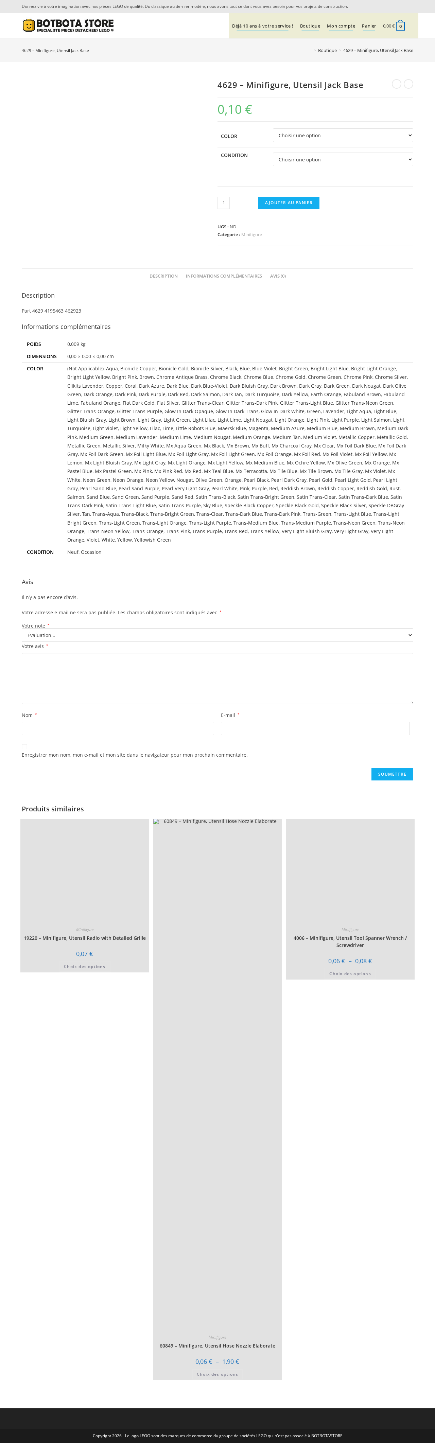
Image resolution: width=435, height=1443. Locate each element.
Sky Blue (212, 505)
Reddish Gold (371, 488)
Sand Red (182, 497)
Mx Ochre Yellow (306, 462)
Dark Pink (125, 394)
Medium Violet (319, 437)
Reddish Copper (335, 488)
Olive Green (208, 480)
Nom (29, 715)
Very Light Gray (351, 531)
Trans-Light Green (119, 523)
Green (314, 411)
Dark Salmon (205, 394)
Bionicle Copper (138, 368)
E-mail (230, 715)
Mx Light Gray (150, 462)
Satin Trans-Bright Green (266, 497)
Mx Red (193, 471)
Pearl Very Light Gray (185, 488)
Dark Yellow (295, 394)
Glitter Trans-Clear (202, 403)
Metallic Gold (392, 437)
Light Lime (229, 420)
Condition (234, 155)
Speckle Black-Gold (297, 505)
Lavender (333, 411)
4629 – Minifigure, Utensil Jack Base (378, 50)
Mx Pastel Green (113, 471)
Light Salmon (376, 420)
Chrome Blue (258, 377)
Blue (245, 368)
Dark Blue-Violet (209, 386)
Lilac (155, 428)
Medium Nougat (211, 437)
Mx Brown (237, 445)
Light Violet (105, 428)
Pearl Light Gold (353, 480)
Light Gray (149, 420)
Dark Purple (152, 394)
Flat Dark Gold (139, 403)
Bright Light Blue (330, 368)
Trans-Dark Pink (282, 514)
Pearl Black (256, 480)
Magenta (258, 428)
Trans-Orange (147, 531)
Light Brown (122, 420)
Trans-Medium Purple (306, 523)
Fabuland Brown (362, 394)
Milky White (150, 445)
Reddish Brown (297, 488)
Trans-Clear (209, 514)
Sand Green (125, 497)
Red (273, 488)
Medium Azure (287, 428)
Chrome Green (324, 377)
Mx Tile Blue (283, 471)
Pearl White (224, 488)
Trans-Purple (207, 531)
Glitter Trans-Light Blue (306, 403)
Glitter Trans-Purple (139, 411)
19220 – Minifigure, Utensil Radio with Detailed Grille (85, 938)
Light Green (176, 420)
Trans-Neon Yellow (108, 531)
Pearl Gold (320, 480)
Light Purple (345, 420)
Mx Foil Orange (274, 454)
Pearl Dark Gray (289, 480)
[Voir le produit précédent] (396, 84)
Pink (244, 488)
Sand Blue (98, 497)
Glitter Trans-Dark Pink (252, 403)
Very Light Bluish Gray (307, 531)
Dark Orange (98, 394)
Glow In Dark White (282, 411)
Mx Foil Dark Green (101, 454)
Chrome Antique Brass (182, 377)
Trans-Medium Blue (256, 523)
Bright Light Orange (373, 368)
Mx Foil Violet (337, 454)
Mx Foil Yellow (371, 454)
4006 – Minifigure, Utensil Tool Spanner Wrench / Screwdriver (350, 941)
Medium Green (96, 437)
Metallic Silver (119, 445)
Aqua (112, 368)
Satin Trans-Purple (179, 505)
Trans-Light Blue (352, 514)
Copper (114, 386)
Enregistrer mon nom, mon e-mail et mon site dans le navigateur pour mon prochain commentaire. (135, 755)
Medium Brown (357, 428)
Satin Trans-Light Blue (131, 505)
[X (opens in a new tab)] (401, 6)
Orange (233, 480)
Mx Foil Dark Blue (356, 445)
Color (229, 136)
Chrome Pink (358, 377)
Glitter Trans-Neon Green (364, 403)
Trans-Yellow (264, 531)
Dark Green (337, 386)
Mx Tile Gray (348, 471)
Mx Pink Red (168, 471)
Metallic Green (84, 445)
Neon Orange (128, 480)
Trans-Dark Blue (243, 514)
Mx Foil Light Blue (146, 454)
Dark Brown (283, 386)
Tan (86, 514)
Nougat (184, 480)
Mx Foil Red (307, 454)
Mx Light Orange (187, 462)
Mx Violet (375, 471)
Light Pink (318, 420)
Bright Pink (124, 377)
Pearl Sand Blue (98, 488)
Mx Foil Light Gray (188, 454)
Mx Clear (324, 445)
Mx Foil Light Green (233, 454)
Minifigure (251, 234)
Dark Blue (178, 386)
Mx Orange (377, 462)
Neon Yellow (160, 480)
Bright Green (293, 368)
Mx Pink (143, 471)
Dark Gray (310, 386)
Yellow (124, 539)
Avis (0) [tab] (278, 276)
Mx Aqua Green (184, 445)
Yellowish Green (152, 539)
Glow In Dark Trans (237, 411)
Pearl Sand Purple (139, 488)
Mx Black (214, 445)
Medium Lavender (136, 437)
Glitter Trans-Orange (91, 411)
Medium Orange (251, 437)
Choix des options (84, 966)
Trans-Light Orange (164, 523)
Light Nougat (258, 420)
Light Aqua (359, 411)
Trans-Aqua (105, 514)
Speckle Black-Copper (249, 505)
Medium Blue (322, 428)
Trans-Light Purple (210, 523)
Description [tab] (164, 276)
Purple (259, 488)
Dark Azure (151, 386)
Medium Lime (175, 437)
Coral (131, 386)
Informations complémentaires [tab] (224, 276)
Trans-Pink (178, 531)
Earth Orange (326, 394)
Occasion (91, 552)
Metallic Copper (356, 437)
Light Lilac (203, 420)
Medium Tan (287, 437)
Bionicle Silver (207, 368)
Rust (394, 488)
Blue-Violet (264, 368)
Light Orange (289, 420)
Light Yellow (133, 428)
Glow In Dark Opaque (188, 411)
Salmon (75, 497)
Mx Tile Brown (316, 471)
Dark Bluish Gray (249, 386)
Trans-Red (236, 531)
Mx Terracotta (251, 471)
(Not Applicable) (85, 368)
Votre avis (35, 646)
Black (231, 368)
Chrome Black (225, 377)
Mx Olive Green (344, 462)
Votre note (36, 625)
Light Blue (384, 411)
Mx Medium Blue (265, 462)
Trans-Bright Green (172, 514)
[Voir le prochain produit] (408, 84)
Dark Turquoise (261, 394)
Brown (146, 377)
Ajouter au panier (289, 203)
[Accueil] (310, 50)
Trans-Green (317, 514)
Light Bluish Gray (86, 420)
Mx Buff (260, 445)
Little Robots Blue (195, 428)
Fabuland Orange (100, 403)
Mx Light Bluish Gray (108, 462)
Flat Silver (168, 403)
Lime (167, 428)
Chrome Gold (291, 377)
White (108, 539)
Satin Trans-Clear (316, 497)
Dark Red (178, 394)
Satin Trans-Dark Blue (363, 497)
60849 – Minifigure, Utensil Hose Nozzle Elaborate (217, 1345)
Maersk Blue (232, 428)
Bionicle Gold (174, 368)
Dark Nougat (366, 386)
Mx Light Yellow (225, 462)
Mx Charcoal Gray (292, 445)
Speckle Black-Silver (343, 505)
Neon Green (96, 480)
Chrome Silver (391, 377)
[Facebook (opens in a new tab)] (409, 6)
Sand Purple (155, 497)
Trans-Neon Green (354, 523)
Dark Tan (232, 394)
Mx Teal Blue (218, 471)
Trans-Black (134, 514)
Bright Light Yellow (88, 377)
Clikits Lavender (85, 386)
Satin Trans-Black (215, 497)
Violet (93, 539)
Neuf (73, 552)
